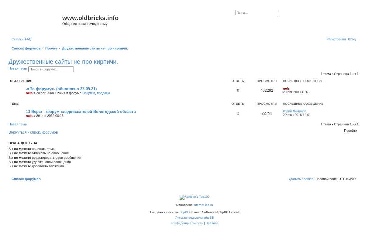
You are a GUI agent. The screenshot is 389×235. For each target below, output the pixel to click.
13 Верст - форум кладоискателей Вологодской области (81, 111)
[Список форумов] (36, 19)
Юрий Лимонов (294, 111)
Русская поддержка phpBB (194, 217)
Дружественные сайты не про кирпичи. (63, 61)
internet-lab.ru (203, 204)
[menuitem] (28, 39)
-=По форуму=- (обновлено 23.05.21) (61, 89)
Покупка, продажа (96, 93)
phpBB (184, 212)
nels (29, 93)
